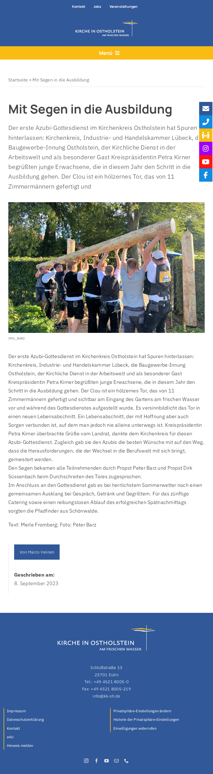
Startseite (18, 80)
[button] (161, 711)
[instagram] (86, 760)
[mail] (116, 760)
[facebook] (96, 760)
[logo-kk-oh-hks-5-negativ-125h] (105, 21)
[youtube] (106, 760)
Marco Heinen (41, 552)
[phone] (126, 760)
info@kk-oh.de (106, 696)
